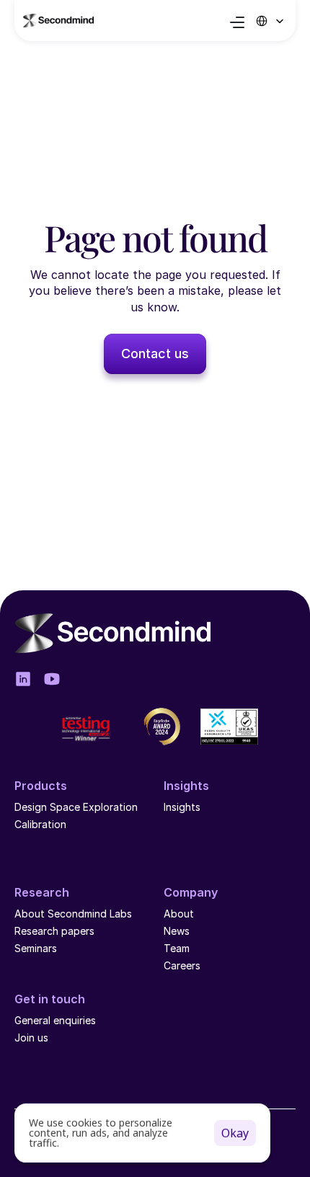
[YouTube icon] (52, 679)
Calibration (40, 824)
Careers (182, 965)
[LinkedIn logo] (23, 679)
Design (30, 807)
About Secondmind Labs (73, 913)
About (179, 913)
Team (178, 948)
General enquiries (55, 1020)
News (177, 931)
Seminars (35, 948)
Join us (31, 1037)
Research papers (54, 931)
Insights (182, 807)
